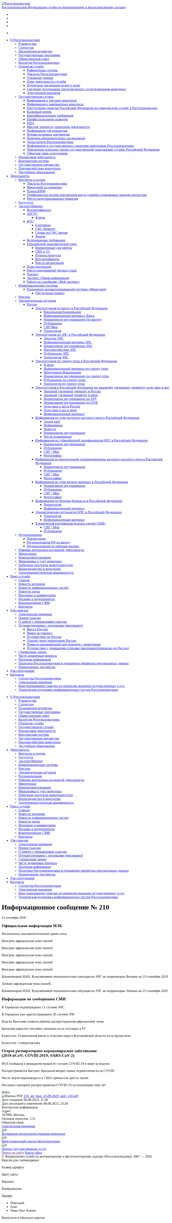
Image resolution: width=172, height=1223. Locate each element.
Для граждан (19, 610)
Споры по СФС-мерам (51, 232)
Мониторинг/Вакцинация (62, 372)
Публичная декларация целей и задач (53, 85)
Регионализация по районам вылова (53, 546)
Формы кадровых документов (48, 134)
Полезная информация (34, 659)
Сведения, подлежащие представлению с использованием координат (76, 89)
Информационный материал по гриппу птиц (76, 368)
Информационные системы (38, 285)
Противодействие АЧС (60, 349)
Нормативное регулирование (64, 433)
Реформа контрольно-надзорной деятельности (51, 550)
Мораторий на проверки (44, 187)
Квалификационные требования (50, 115)
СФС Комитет (45, 229)
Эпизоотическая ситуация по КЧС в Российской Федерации (78, 512)
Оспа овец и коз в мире (60, 410)
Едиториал (43, 225)
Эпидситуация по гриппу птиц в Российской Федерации (76, 361)
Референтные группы (42, 70)
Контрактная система (33, 161)
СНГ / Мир (51, 451)
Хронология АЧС (56, 357)
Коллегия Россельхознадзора (38, 62)
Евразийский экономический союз (52, 244)
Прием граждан (29, 618)
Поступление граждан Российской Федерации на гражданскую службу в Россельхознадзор (92, 108)
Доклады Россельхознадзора (47, 74)
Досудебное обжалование (36, 172)
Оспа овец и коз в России (62, 406)
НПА (30, 123)
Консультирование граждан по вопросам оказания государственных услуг (71, 686)
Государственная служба (35, 96)
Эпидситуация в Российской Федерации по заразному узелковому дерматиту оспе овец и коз (102, 387)
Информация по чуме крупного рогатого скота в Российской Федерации (87, 417)
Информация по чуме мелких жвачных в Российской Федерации (81, 482)
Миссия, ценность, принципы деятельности (58, 127)
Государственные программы (39, 55)
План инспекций (39, 266)
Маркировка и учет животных (40, 561)
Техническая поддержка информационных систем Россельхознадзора (68, 689)
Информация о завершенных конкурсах (55, 104)
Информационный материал (64, 414)
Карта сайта (33, 1152)
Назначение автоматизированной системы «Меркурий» (67, 289)
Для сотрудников (22, 671)
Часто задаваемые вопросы (37, 655)
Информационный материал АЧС (68, 342)
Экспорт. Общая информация (48, 278)
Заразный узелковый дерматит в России (72, 391)
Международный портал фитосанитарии (31, 1141)
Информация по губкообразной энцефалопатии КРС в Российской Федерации (91, 440)
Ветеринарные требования (46, 240)
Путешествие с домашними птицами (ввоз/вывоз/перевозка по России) (78, 648)
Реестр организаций (49, 263)
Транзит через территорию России (51, 640)
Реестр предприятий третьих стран (52, 270)
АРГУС (32, 214)
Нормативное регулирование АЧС (68, 346)
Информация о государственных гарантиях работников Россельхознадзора (80, 146)
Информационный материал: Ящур (69, 316)
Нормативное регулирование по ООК (71, 402)
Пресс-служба (20, 576)
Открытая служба (31, 66)
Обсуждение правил (49, 293)
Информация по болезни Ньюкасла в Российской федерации (78, 501)
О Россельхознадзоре (25, 40)
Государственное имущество (38, 164)
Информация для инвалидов (47, 130)
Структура (26, 47)
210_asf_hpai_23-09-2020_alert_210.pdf (51, 1096)
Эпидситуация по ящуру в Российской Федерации (71, 308)
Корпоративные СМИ (34, 603)
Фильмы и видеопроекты (36, 599)
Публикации (53, 323)
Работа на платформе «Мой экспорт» (53, 282)
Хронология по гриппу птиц (64, 383)
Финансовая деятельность (37, 157)
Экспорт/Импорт (30, 206)
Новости (50, 429)
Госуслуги (25, 202)
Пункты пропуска (48, 255)
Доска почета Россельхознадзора (50, 142)
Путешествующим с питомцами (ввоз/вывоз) (50, 625)
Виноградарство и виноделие (39, 569)
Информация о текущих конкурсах (52, 100)
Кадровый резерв (39, 112)
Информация (53, 425)
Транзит (32, 274)
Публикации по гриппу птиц (65, 380)
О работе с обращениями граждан (42, 621)
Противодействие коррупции (39, 168)
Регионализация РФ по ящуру (48, 542)
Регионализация (30, 535)
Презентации (36, 538)
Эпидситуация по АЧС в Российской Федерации (70, 334)
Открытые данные (40, 78)
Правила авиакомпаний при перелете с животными (64, 644)
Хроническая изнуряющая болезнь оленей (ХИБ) (70, 523)
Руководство (27, 44)
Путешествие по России (44, 637)
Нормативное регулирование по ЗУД (70, 399)
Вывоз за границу (39, 633)
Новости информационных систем (43, 587)
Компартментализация (34, 557)
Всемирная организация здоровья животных (33, 1133)
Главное (24, 580)
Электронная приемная (43, 93)
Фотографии (53, 455)
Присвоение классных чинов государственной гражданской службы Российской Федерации (93, 149)
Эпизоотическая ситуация (37, 300)
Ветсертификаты (39, 210)
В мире (49, 365)
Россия (32, 304)
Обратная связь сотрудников (47, 153)
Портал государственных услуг (24, 1149)
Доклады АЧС (54, 338)
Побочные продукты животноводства (45, 565)
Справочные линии (32, 652)
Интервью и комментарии (37, 595)
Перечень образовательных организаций (56, 138)
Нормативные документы (53, 248)
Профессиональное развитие (47, 119)
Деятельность (19, 176)
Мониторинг (27, 553)
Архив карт (52, 421)
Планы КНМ (36, 191)
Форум (40, 217)
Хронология (52, 331)
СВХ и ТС (42, 251)
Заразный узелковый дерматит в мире (71, 395)
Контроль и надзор (31, 180)
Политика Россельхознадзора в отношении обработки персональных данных (73, 663)
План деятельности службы (46, 81)
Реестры (24, 297)
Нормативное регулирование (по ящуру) (73, 319)
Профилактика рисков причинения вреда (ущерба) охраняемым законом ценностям (87, 195)
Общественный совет (33, 59)
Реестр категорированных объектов (52, 198)
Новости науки (29, 591)
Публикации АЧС (56, 353)
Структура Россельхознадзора (39, 678)
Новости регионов (31, 584)
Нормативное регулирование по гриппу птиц (76, 376)
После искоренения (58, 436)
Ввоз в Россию (37, 629)
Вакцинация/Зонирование (62, 312)
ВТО (30, 221)
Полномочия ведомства (35, 51)
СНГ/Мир (51, 327)
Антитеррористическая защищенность (46, 572)
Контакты (25, 606)
